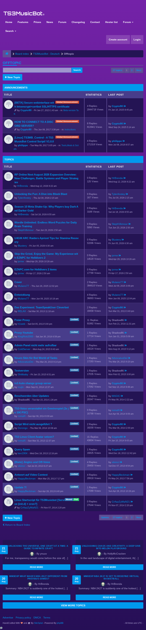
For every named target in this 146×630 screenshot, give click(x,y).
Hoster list (111, 22)
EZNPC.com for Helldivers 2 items (35, 269)
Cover (18, 282)
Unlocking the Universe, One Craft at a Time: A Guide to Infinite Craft (38, 547)
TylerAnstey (24, 197)
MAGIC (116, 395)
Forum (62, 22)
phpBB (60, 623)
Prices (37, 22)
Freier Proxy (22, 319)
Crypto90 (26, 110)
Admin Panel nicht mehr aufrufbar (35, 345)
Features (23, 22)
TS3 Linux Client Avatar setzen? (34, 436)
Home (8, 22)
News (49, 22)
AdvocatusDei (25, 361)
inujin (21, 387)
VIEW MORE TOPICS (73, 605)
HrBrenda (22, 185)
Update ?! (20, 487)
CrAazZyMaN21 (29, 507)
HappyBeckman (27, 478)
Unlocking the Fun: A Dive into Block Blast (40, 193)
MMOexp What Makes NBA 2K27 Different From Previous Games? (38, 577)
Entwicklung (22, 294)
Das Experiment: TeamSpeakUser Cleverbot (41, 307)
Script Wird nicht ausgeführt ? (33, 424)
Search (9, 31)
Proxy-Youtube (23, 332)
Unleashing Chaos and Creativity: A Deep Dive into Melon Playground (111, 547)
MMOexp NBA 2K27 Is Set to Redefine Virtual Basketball (111, 577)
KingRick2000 (25, 336)
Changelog (78, 22)
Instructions (70, 129)
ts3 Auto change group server (32, 383)
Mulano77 (23, 285)
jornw (21, 261)
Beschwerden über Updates (31, 395)
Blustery (22, 245)
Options (105, 517)
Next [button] (138, 70)
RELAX (22, 311)
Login (137, 39)
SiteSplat (38, 623)
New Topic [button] (13, 77)
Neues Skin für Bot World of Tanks (35, 357)
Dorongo (23, 428)
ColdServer (24, 349)
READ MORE (36, 567)
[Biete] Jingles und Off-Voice (32, 462)
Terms (46, 617)
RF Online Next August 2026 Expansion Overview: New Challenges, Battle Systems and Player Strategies (46, 178)
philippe (23, 145)
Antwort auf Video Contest (31, 474)
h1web (21, 323)
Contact (95, 22)
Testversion (21, 370)
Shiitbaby (23, 374)
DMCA (37, 617)
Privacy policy (23, 617)
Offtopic (12, 63)
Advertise (8, 617)
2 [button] (131, 70)
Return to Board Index (17, 524)
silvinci (21, 465)
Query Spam (22, 449)
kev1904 (22, 453)
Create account (118, 39)
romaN (21, 416)
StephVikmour (26, 230)
